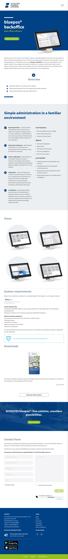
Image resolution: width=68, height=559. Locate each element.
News (37, 517)
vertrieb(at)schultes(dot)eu (11, 527)
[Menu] (62, 5)
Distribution (39, 525)
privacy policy (48, 485)
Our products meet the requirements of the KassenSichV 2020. (30, 338)
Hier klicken (51, 497)
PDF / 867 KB (61, 384)
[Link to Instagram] (41, 534)
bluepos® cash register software (26, 58)
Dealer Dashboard (41, 527)
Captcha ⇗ (59, 499)
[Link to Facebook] (37, 534)
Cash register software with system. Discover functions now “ (12, 302)
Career (37, 519)
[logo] (12, 5)
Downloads (39, 523)
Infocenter (38, 521)
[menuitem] (62, 5)
